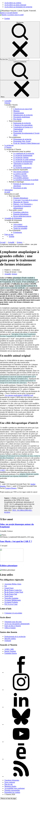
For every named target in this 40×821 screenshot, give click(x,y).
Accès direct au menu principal (15, 5)
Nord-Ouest (8, 596)
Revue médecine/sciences (22, 216)
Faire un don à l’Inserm (12, 626)
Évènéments (17, 232)
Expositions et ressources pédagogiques (22, 207)
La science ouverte (19, 174)
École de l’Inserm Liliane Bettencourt (26, 143)
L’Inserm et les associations (22, 125)
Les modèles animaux (21, 178)
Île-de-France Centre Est (13, 590)
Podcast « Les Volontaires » (23, 204)
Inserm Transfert (10, 651)
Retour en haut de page (8, 798)
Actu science (17, 224)
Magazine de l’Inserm (21, 202)
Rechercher (4, 59)
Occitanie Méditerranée (12, 600)
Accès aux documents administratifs (17, 624)
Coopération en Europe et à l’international (23, 128)
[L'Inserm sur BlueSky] (21, 724)
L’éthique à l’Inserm (20, 176)
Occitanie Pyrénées (11, 602)
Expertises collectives (20, 212)
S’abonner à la (13, 613)
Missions (16, 111)
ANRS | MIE (9, 649)
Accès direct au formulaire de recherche (18, 7)
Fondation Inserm (10, 653)
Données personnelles (12, 790)
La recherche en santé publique (24, 159)
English (7, 18)
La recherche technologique (23, 161)
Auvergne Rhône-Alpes (12, 584)
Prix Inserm (17, 119)
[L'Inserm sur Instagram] (21, 690)
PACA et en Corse (10, 604)
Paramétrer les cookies (12, 792)
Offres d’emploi (10, 628)
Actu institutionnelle (20, 226)
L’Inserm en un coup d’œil (22, 109)
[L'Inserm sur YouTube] (21, 742)
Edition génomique (8, 565)
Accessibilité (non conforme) (14, 788)
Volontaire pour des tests (13, 622)
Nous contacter (9, 782)
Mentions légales (10, 786)
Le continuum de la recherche (23, 153)
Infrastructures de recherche (23, 115)
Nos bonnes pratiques (20, 172)
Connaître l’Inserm (7, 102)
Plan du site (8, 784)
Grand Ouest (8, 588)
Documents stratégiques (21, 117)
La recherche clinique (20, 157)
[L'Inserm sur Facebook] (21, 672)
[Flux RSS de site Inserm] (21, 776)
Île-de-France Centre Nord (13, 592)
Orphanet (7, 641)
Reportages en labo (20, 188)
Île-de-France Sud (10, 594)
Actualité (7, 274)
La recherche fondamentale (22, 155)
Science (14, 274)
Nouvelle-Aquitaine (11, 598)
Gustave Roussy (10, 488)
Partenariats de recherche (22, 123)
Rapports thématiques (20, 214)
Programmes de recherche (22, 139)
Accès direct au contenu (12, 3)
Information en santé (8, 191)
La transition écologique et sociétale (25, 180)
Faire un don (8, 234)
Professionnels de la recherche (15, 636)
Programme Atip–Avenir (22, 141)
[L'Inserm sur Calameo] (21, 759)
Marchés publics (10, 639)
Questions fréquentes (11, 780)
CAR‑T (2, 470)
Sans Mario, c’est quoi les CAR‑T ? (16, 541)
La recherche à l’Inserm (9, 146)
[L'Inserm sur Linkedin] (21, 707)
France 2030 (17, 131)
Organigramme (18, 113)
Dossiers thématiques (20, 198)
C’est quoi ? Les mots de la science (25, 200)
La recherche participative (22, 168)
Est (5, 586)
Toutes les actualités (20, 228)
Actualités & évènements (13, 218)
